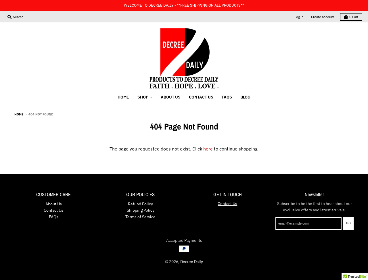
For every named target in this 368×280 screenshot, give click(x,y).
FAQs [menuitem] (227, 97)
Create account (322, 17)
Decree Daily (191, 261)
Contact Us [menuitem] (201, 97)
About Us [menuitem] (171, 97)
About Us (53, 203)
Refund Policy (140, 203)
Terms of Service (140, 216)
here (208, 149)
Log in (299, 17)
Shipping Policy (140, 210)
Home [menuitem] (123, 97)
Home (19, 114)
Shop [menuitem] (142, 97)
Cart (353, 17)
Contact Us (53, 210)
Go (348, 223)
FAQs (53, 216)
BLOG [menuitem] (245, 97)
